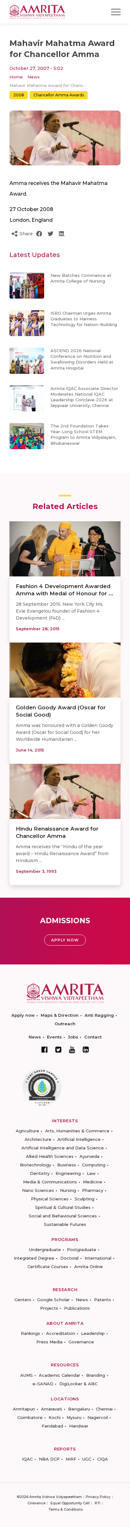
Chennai (104, 1408)
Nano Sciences (38, 1190)
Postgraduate (81, 1249)
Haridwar (78, 1425)
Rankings (30, 1333)
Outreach (65, 1023)
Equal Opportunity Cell (70, 1503)
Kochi (55, 1417)
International (98, 1258)
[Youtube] (72, 1049)
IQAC (27, 1458)
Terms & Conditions (66, 1509)
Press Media (49, 1341)
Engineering (68, 1173)
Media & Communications (50, 1181)
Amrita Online (88, 1266)
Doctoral (69, 1258)
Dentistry (40, 1173)
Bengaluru (79, 1408)
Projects (49, 1308)
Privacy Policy (98, 1497)
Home (16, 76)
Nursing (68, 1190)
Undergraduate (45, 1249)
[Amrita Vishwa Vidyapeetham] (37, 11)
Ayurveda (89, 1156)
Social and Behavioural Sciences (63, 1215)
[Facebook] (44, 1049)
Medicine (92, 1181)
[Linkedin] (86, 1049)
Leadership (93, 1333)
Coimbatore (30, 1417)
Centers (23, 1299)
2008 (18, 95)
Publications (77, 1308)
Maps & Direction (60, 1015)
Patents (102, 1299)
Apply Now (65, 940)
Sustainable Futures (65, 1224)
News (33, 76)
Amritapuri (24, 1408)
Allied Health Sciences (50, 1156)
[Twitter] (58, 1049)
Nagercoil (97, 1417)
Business (66, 1164)
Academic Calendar (59, 1375)
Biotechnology (35, 1164)
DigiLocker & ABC (78, 1383)
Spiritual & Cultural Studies (63, 1207)
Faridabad (52, 1425)
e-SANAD (42, 1383)
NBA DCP (49, 1458)
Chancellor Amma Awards (58, 95)
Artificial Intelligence (79, 1139)
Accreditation (60, 1333)
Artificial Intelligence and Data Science (62, 1147)
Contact (93, 1036)
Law (91, 1173)
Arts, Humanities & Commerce (77, 1130)
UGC (86, 1458)
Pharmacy (92, 1190)
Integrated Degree (34, 1258)
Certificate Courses (47, 1266)
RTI (97, 1503)
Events (54, 1036)
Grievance (36, 1503)
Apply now (23, 1015)
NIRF (71, 1458)
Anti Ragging (99, 1015)
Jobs (73, 1036)
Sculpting (84, 1198)
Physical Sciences (49, 1198)
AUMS (26, 1375)
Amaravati (51, 1408)
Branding (95, 1375)
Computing (93, 1164)
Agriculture (27, 1130)
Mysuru (74, 1417)
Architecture (38, 1139)
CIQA (102, 1458)
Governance (81, 1341)
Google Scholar (53, 1299)
